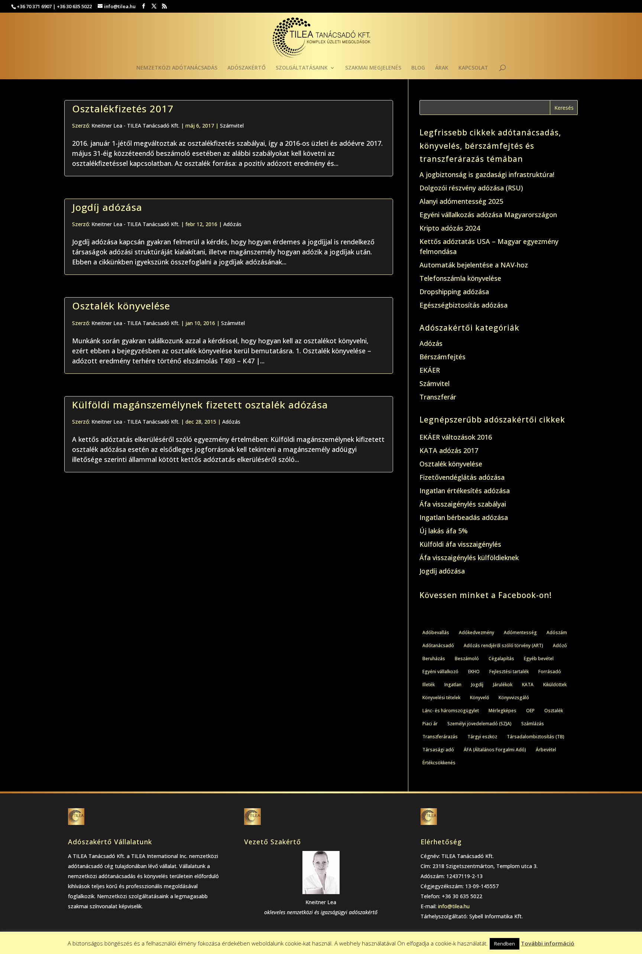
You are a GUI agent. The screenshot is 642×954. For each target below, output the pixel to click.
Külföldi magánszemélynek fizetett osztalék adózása (200, 404)
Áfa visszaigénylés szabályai (462, 504)
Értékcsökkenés (438, 762)
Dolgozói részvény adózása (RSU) (471, 187)
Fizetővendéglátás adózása (462, 477)
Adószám (557, 632)
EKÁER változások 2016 (455, 437)
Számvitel (232, 125)
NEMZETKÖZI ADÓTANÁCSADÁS (176, 68)
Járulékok (502, 684)
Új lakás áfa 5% (443, 530)
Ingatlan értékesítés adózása (464, 490)
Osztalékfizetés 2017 (123, 108)
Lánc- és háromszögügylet (450, 710)
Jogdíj (477, 684)
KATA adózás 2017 (448, 450)
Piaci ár (430, 723)
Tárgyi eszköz (482, 736)
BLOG (418, 68)
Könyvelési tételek (441, 697)
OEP (530, 710)
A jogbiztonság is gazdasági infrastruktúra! (486, 174)
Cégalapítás (501, 658)
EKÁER (429, 370)
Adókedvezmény (476, 632)
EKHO (474, 671)
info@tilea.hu (454, 906)
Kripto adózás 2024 (449, 228)
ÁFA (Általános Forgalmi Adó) (495, 749)
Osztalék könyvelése (121, 305)
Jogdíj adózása (107, 207)
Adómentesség (520, 632)
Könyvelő (479, 697)
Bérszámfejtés (442, 356)
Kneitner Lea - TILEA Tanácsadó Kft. (135, 125)
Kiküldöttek (555, 684)
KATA (528, 684)
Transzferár (437, 396)
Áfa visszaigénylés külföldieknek (469, 557)
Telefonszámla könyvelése (460, 278)
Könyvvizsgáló (514, 697)
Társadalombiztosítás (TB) (535, 736)
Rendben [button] (504, 943)
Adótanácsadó (438, 645)
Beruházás (433, 658)
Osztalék (553, 710)
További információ (547, 943)
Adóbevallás (435, 632)
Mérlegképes (502, 710)
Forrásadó (549, 671)
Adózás (232, 224)
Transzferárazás (440, 736)
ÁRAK (441, 68)
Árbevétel (546, 749)
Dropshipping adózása (454, 291)
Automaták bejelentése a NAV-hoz (473, 264)
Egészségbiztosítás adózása (463, 305)
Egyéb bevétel (539, 658)
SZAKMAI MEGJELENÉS (373, 68)
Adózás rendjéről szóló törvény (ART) (503, 645)
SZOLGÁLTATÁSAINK (302, 68)
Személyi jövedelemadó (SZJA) (479, 723)
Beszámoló (467, 658)
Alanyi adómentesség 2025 (461, 201)
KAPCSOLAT (473, 68)
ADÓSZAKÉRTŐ (246, 68)
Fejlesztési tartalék (509, 671)
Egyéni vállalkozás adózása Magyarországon (488, 214)
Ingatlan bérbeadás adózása (463, 517)
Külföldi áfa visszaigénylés (460, 544)
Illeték (428, 684)
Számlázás (532, 723)
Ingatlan (452, 684)
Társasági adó (438, 749)
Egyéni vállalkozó (440, 671)
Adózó (560, 645)
